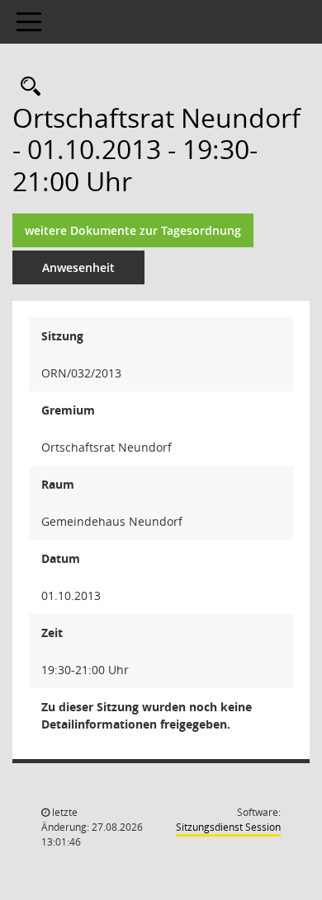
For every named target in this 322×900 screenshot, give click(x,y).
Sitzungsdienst (228, 827)
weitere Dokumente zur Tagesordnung (133, 230)
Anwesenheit (78, 267)
